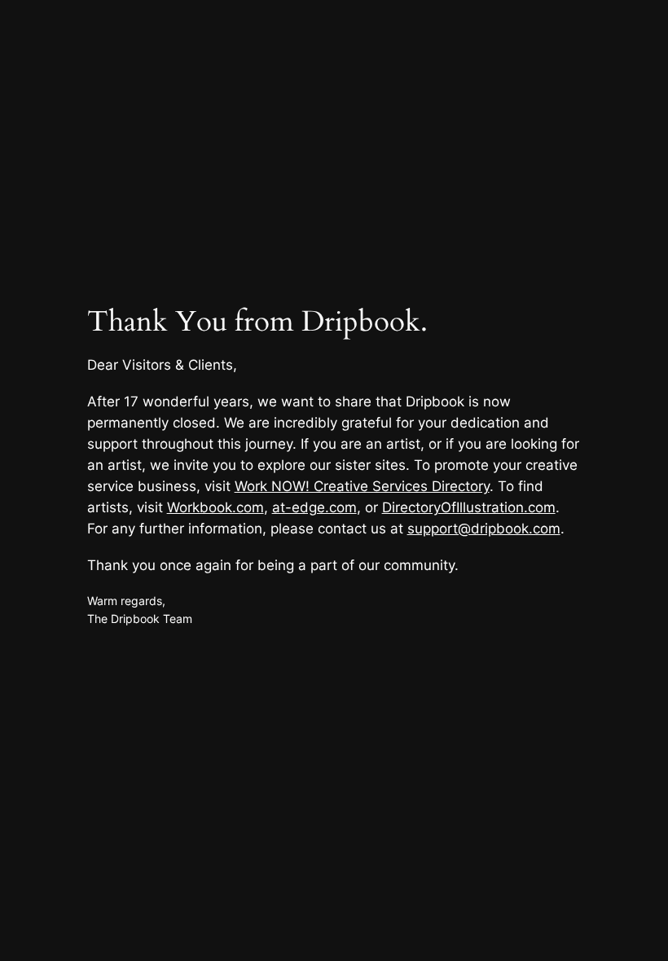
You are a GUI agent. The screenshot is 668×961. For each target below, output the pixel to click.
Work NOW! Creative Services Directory (362, 486)
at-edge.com (314, 507)
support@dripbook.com (483, 528)
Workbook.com (215, 507)
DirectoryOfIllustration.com (469, 507)
